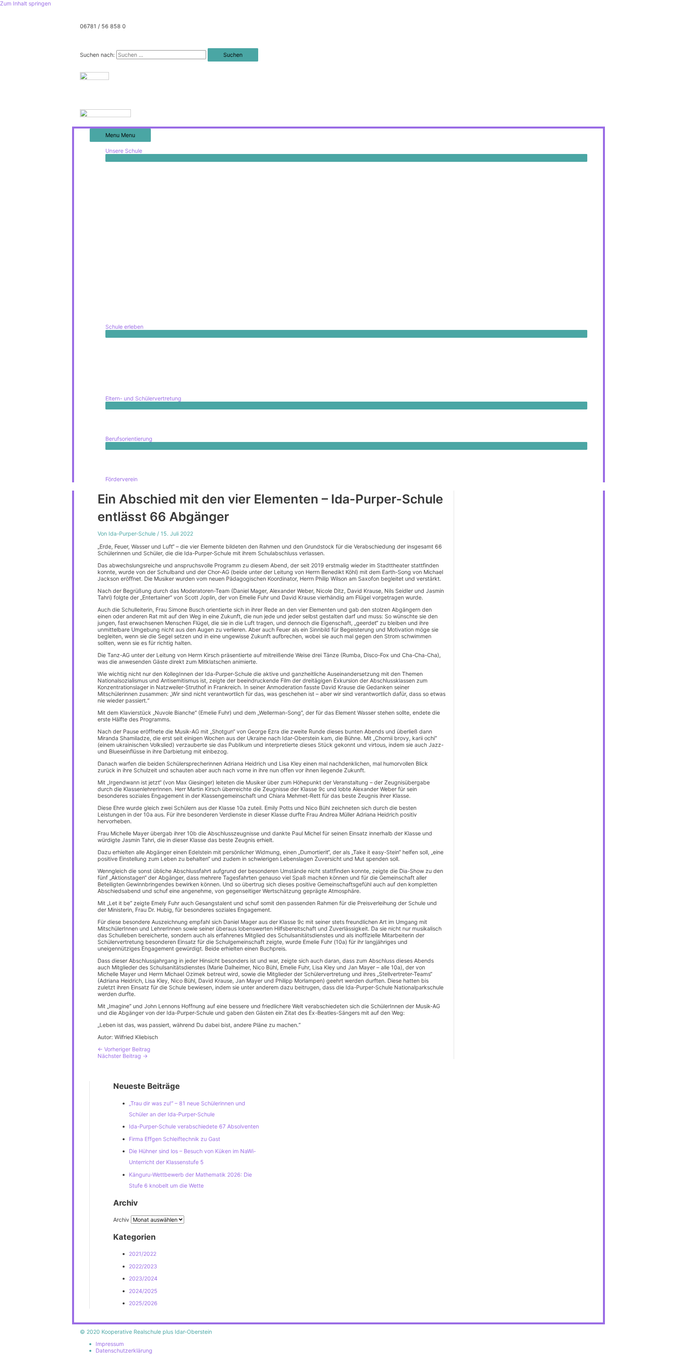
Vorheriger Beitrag (124, 1049)
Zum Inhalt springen (25, 3)
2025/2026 (143, 1303)
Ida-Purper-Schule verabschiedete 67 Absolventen (194, 1126)
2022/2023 (143, 1266)
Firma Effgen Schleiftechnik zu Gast (174, 1139)
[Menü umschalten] (346, 158)
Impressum (110, 1343)
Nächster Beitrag (123, 1055)
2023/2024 (143, 1278)
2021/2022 (142, 1253)
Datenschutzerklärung (124, 1350)
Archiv (121, 1219)
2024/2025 (143, 1291)
